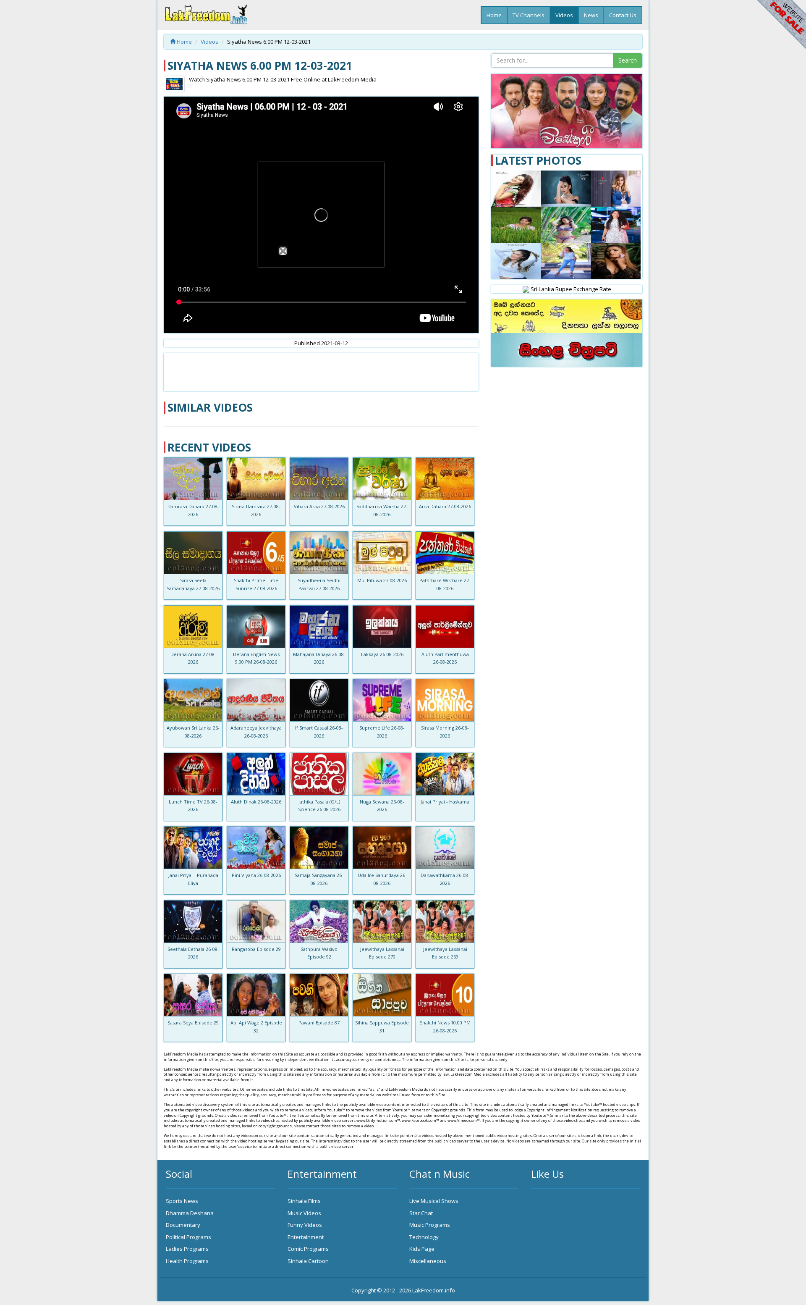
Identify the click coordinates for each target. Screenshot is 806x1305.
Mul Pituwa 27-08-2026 (382, 580)
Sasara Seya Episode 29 (193, 1022)
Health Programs (187, 1261)
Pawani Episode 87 (319, 1022)
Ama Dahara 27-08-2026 (445, 506)
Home (494, 15)
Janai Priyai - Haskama (445, 801)
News (591, 15)
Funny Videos (305, 1225)
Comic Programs (308, 1248)
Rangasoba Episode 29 (256, 949)
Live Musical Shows (433, 1201)
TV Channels (528, 15)
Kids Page (421, 1248)
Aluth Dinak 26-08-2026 (256, 801)
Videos (564, 15)
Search (627, 60)
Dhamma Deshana (190, 1213)
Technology (424, 1237)
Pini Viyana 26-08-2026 (256, 875)
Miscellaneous (427, 1261)
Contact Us (622, 15)
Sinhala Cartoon (308, 1261)
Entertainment (306, 1237)
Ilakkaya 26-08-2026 (382, 654)
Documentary (183, 1225)
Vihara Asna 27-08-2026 (319, 506)
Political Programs (188, 1237)
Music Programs (429, 1225)
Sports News (182, 1201)
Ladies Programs (187, 1248)
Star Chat (421, 1213)
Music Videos (304, 1213)
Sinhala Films (304, 1201)
